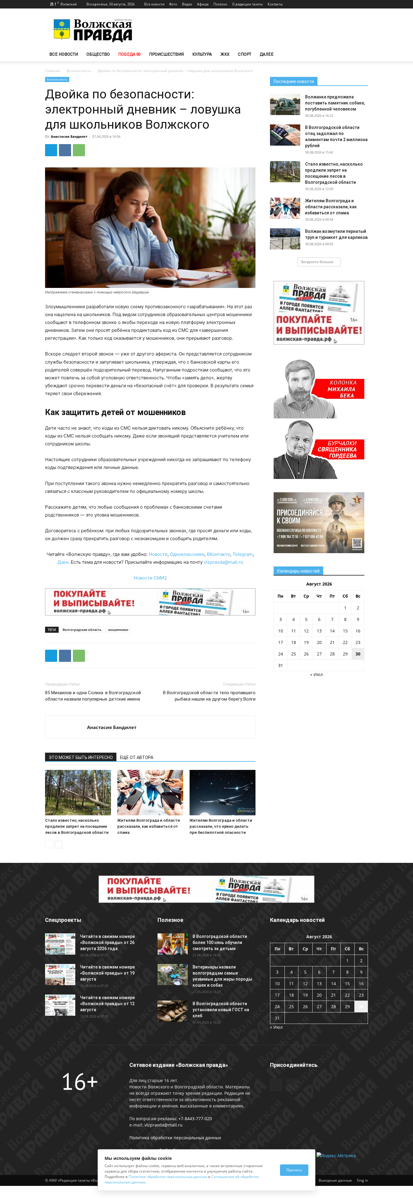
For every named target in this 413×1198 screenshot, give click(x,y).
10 (280, 631)
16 (358, 631)
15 (345, 631)
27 (319, 654)
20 (319, 642)
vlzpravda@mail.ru (223, 562)
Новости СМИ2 (150, 578)
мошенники (118, 629)
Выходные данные (335, 1180)
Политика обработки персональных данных (175, 1137)
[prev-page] (49, 844)
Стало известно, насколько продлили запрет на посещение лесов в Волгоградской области (77, 826)
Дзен (62, 562)
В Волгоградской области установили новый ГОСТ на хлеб (221, 1009)
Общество (98, 54)
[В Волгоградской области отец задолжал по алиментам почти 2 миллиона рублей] (285, 135)
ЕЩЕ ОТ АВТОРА (136, 757)
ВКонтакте (218, 554)
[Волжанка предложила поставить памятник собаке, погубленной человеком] (285, 104)
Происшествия (166, 54)
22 (345, 642)
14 (332, 631)
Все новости (154, 4)
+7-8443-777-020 (195, 1118)
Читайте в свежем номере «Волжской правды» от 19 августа (107, 973)
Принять (294, 1170)
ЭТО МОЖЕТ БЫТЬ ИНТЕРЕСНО (81, 757)
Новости (158, 554)
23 (358, 642)
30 (358, 654)
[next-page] (58, 844)
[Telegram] (353, 4)
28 (332, 654)
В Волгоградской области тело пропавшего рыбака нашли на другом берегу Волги (209, 696)
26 (306, 654)
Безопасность (79, 70)
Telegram (243, 554)
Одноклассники (187, 554)
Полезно (220, 4)
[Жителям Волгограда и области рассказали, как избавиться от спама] (150, 792)
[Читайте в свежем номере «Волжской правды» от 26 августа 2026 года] (60, 944)
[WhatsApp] (79, 150)
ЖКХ (224, 54)
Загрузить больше (317, 261)
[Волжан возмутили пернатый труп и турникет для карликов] (285, 238)
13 (319, 631)
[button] (360, 55)
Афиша (203, 4)
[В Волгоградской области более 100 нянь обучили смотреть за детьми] (173, 944)
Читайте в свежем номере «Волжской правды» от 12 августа (107, 1003)
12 (306, 631)
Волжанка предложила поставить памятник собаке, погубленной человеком (335, 102)
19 (306, 642)
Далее (267, 54)
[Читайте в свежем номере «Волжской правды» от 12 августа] (60, 1005)
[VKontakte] (363, 4)
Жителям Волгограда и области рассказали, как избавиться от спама (148, 826)
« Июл (316, 674)
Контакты (275, 4)
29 (345, 654)
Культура (202, 54)
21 (332, 642)
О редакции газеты (247, 4)
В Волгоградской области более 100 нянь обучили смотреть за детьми (220, 942)
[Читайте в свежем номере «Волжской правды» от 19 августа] (60, 974)
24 (280, 654)
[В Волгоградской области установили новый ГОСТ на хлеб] (173, 1011)
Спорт (244, 54)
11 (293, 631)
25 (293, 654)
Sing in (362, 1180)
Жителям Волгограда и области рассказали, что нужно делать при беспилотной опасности (221, 826)
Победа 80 (129, 54)
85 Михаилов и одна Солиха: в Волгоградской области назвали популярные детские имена (93, 696)
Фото (173, 4)
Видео (187, 4)
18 (293, 642)
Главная (52, 70)
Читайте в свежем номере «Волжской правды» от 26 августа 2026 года (107, 942)
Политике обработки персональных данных (167, 1176)
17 (280, 642)
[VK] (65, 150)
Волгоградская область (82, 629)
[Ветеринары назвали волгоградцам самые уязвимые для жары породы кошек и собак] (173, 974)
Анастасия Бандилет (69, 136)
